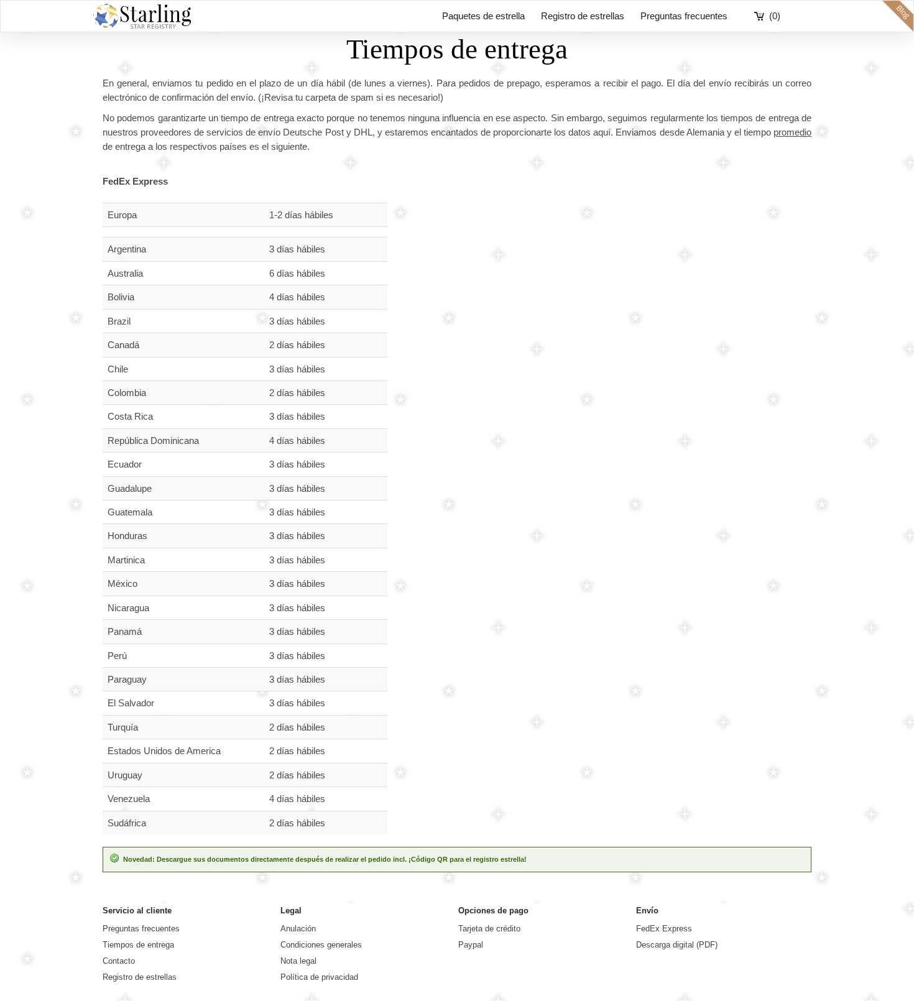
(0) (774, 16)
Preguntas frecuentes (683, 16)
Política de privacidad (319, 977)
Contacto (119, 961)
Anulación (298, 928)
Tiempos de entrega (138, 944)
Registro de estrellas (582, 16)
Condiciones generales (321, 944)
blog (897, 16)
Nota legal (298, 961)
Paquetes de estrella (483, 16)
